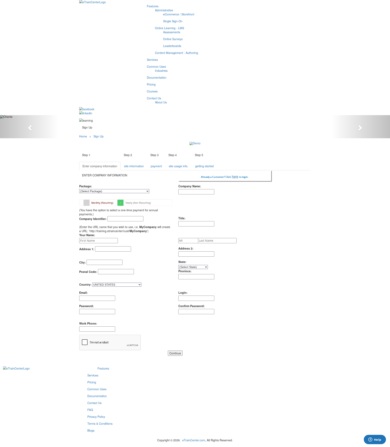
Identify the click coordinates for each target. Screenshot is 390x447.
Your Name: (87, 235)
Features (103, 368)
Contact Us (94, 403)
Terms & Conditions (100, 423)
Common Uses (96, 389)
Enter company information (99, 166)
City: (82, 262)
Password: (86, 306)
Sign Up (98, 136)
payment (156, 166)
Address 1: (86, 249)
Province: (185, 271)
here (235, 176)
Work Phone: (88, 323)
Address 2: (185, 248)
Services (92, 375)
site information (134, 166)
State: (182, 262)
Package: (85, 186)
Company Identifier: (93, 219)
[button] (29, 126)
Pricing (91, 382)
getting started (204, 166)
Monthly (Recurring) (102, 202)
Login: (182, 292)
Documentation (97, 396)
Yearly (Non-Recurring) (138, 202)
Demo (196, 143)
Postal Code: (88, 272)
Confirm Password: (191, 306)
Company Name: (189, 186)
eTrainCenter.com (193, 440)
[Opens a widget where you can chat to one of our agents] (375, 440)
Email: (83, 292)
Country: (85, 284)
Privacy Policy (96, 417)
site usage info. (178, 166)
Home (83, 136)
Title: (181, 218)
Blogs (90, 430)
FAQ (90, 410)
